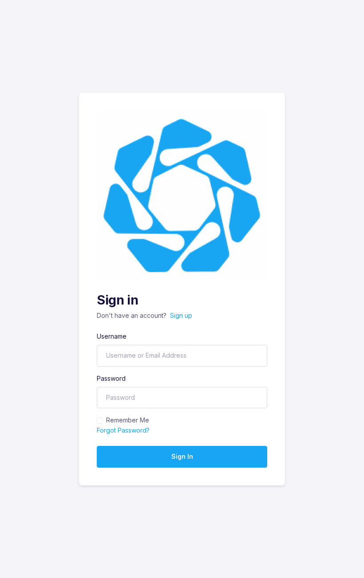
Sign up (181, 315)
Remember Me (127, 420)
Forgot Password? (123, 430)
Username (112, 336)
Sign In (182, 456)
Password (111, 378)
